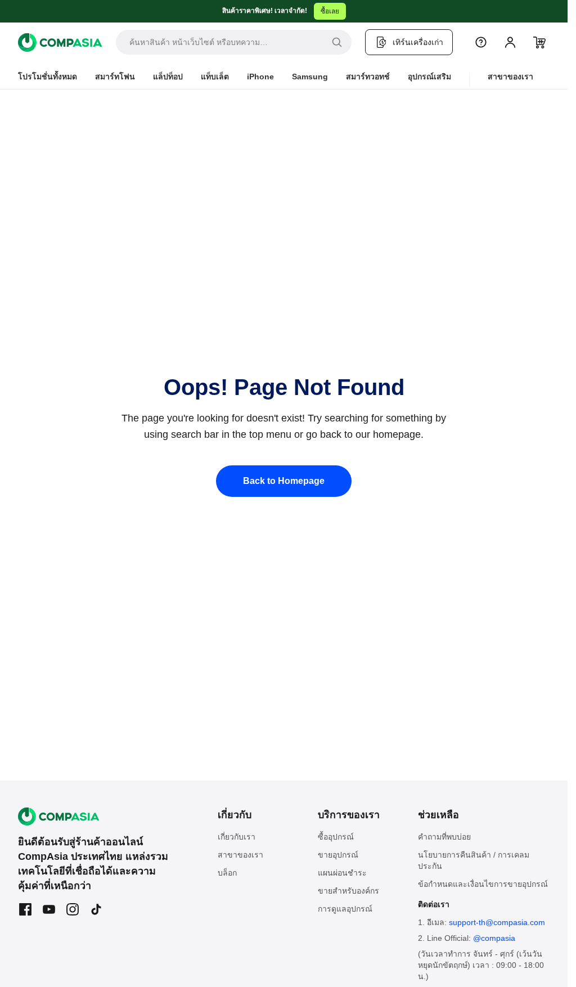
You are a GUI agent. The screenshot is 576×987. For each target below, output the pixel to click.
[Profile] (510, 42)
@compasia (494, 938)
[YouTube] (49, 909)
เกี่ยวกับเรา (236, 836)
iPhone (260, 76)
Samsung (310, 76)
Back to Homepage (284, 481)
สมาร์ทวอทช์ (368, 76)
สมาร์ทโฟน (115, 76)
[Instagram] (72, 909)
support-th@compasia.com (497, 922)
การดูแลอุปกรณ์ (345, 908)
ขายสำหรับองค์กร (348, 890)
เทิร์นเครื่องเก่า (418, 42)
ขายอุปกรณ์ (338, 854)
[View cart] (539, 42)
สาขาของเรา (510, 76)
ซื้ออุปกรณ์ (336, 836)
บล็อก (227, 872)
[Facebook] (25, 909)
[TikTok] (96, 909)
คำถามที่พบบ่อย (444, 836)
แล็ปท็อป (168, 76)
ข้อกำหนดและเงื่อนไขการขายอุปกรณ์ (483, 884)
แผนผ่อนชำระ (342, 872)
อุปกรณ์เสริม (429, 76)
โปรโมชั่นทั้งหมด (47, 76)
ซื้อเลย (330, 11)
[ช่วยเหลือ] (481, 42)
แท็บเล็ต (215, 76)
